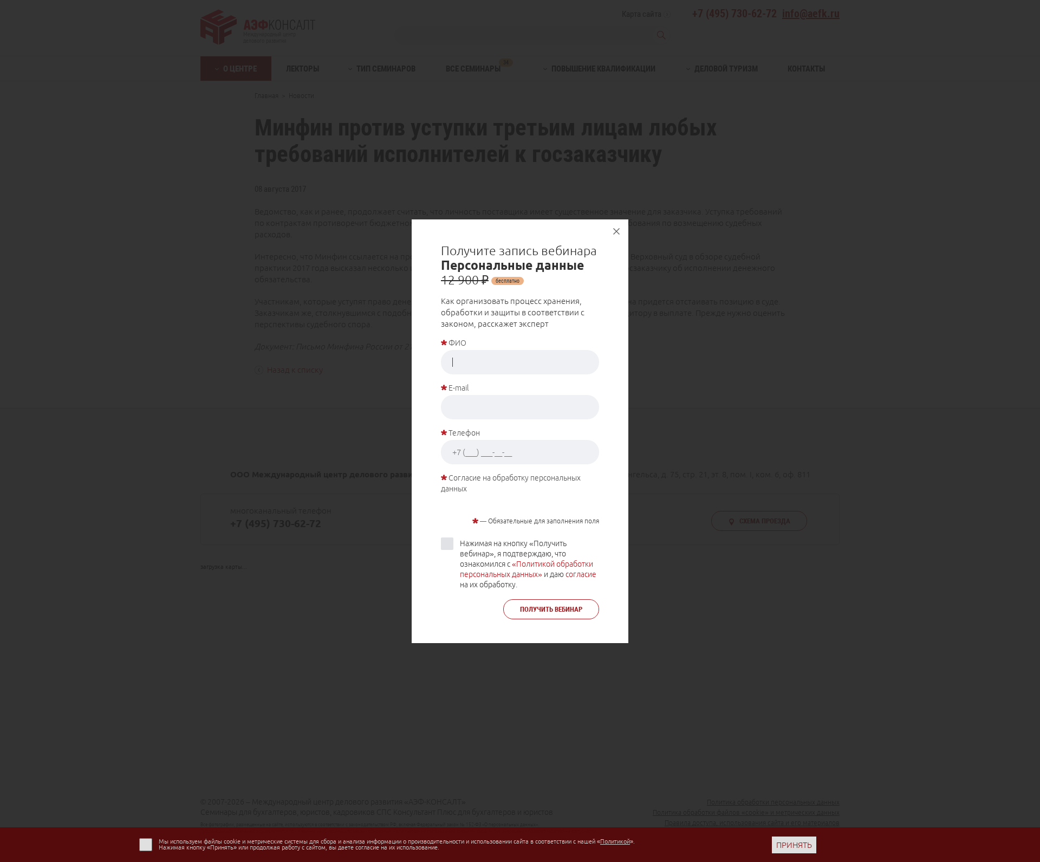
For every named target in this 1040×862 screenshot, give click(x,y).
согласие (581, 574)
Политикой (615, 841)
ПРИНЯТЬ (794, 845)
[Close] (616, 231)
